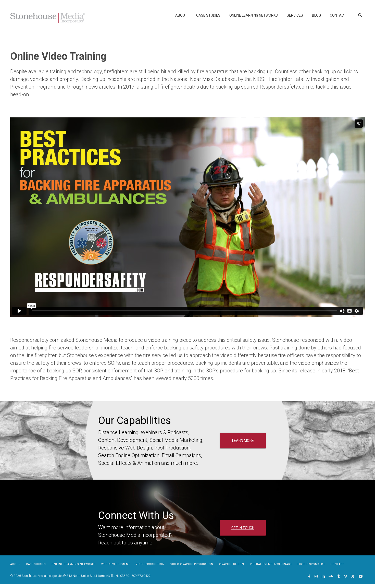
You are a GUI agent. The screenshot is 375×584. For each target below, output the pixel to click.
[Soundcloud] (331, 576)
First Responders (310, 564)
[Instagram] (316, 576)
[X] (353, 576)
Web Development (115, 564)
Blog (316, 15)
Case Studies (208, 15)
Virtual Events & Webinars (271, 564)
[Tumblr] (338, 576)
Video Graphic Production (191, 564)
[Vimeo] (345, 576)
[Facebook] (309, 576)
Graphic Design (231, 564)
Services (295, 15)
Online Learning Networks (253, 15)
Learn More (243, 440)
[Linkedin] (323, 576)
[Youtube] (361, 576)
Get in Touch (242, 528)
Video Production (150, 564)
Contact (338, 15)
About (181, 15)
